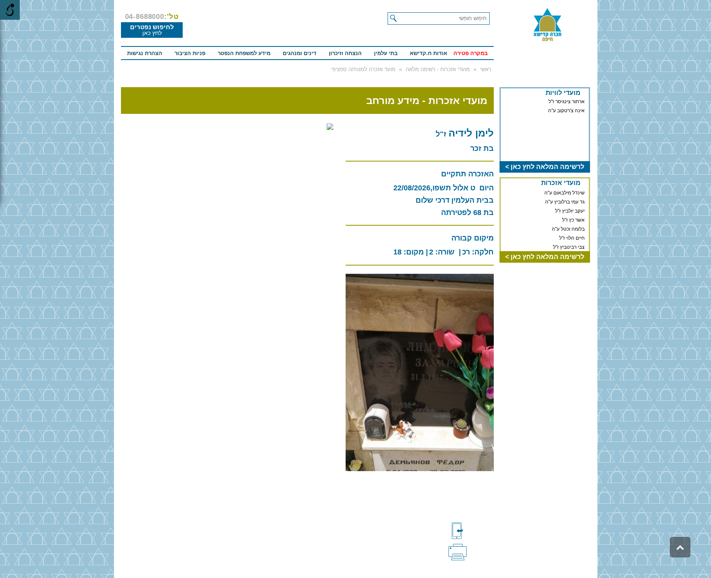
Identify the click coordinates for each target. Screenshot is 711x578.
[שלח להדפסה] (471, 551)
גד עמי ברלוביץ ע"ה (565, 200)
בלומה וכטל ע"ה (568, 228)
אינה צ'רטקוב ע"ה (566, 110)
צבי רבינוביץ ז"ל (569, 246)
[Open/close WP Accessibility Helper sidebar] (10, 10)
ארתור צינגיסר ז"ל (566, 101)
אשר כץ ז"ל (573, 219)
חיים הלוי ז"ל (572, 237)
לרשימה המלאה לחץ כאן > (544, 166)
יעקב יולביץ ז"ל (570, 210)
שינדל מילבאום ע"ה (564, 191)
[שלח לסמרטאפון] (471, 530)
